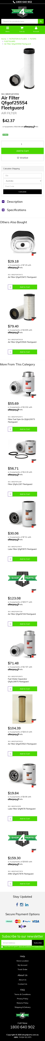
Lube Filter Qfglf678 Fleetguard (21, 809)
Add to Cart (22, 150)
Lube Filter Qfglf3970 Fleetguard (22, 549)
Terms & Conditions (25, 946)
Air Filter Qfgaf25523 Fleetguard (22, 744)
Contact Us (22, 984)
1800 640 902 (23, 1)
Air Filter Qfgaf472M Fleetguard (22, 614)
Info (37, 127)
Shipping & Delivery (22, 1007)
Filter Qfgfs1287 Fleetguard (20, 484)
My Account (22, 965)
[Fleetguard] (34, 253)
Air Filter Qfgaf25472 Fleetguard (22, 277)
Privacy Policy (38, 946)
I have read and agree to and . (23, 946)
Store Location (22, 961)
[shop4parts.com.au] (22, 11)
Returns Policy (22, 1003)
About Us (22, 980)
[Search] (41, 21)
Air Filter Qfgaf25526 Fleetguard (22, 342)
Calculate (22, 192)
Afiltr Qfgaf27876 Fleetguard (20, 874)
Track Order (22, 969)
